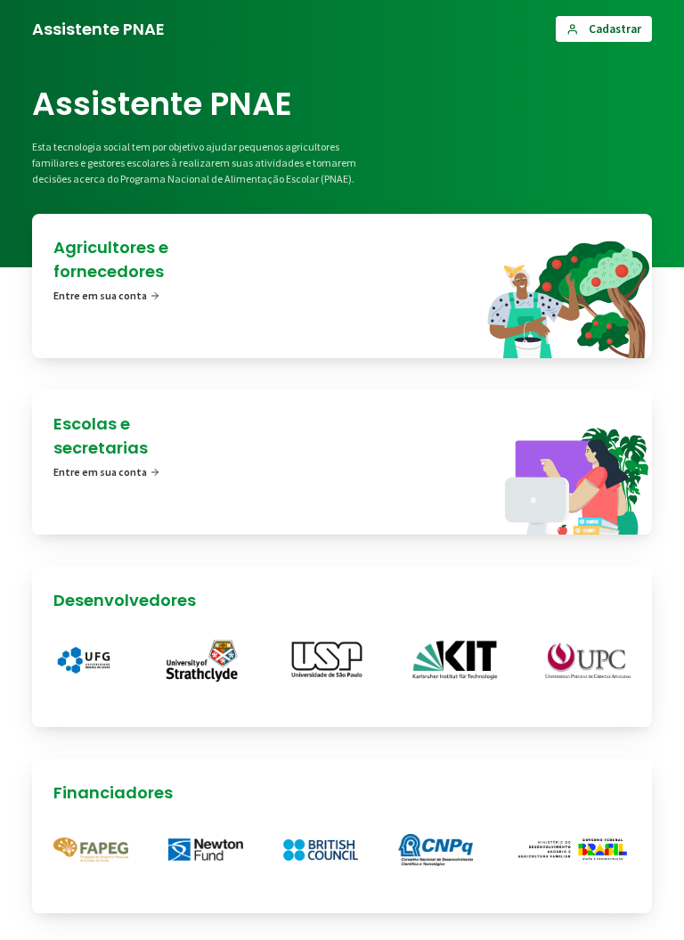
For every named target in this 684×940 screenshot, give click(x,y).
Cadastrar (615, 29)
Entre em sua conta (100, 295)
